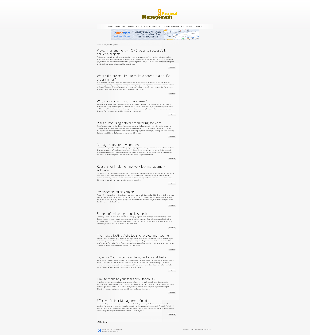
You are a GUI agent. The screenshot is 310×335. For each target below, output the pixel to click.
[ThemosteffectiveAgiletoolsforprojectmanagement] (134, 235)
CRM (117, 26)
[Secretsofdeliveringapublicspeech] (122, 213)
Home (99, 44)
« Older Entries (102, 322)
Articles (189, 26)
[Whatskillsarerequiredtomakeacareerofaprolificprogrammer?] (134, 77)
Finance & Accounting (174, 26)
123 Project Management (198, 329)
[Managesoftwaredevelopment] (118, 144)
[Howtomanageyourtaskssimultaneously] (126, 278)
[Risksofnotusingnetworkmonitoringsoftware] (129, 122)
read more (172, 67)
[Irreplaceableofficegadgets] (116, 191)
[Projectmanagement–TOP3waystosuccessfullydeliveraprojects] (132, 51)
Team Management (152, 26)
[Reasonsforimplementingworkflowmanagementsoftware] (131, 167)
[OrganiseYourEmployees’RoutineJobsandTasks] (131, 256)
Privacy (198, 26)
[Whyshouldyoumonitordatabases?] (122, 100)
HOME (110, 26)
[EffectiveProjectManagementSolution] (123, 300)
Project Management (132, 26)
